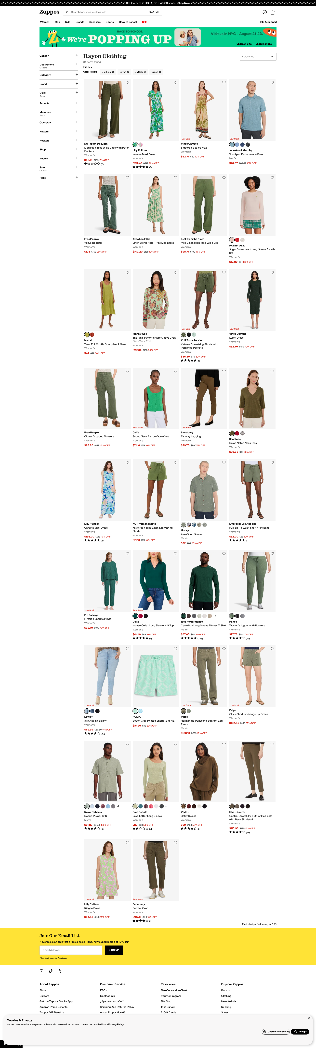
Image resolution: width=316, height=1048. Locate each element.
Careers (44, 995)
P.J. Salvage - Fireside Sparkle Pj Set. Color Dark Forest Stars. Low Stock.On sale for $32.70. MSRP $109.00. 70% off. (107, 595)
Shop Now (183, 3)
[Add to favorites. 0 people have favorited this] (127, 82)
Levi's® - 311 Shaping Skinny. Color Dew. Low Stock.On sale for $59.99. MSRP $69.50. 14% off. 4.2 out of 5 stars (107, 690)
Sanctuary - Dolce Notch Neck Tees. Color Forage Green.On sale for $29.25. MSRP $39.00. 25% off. (252, 411)
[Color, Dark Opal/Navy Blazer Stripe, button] (242, 433)
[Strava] (60, 970)
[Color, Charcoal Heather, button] (247, 144)
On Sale (139, 72)
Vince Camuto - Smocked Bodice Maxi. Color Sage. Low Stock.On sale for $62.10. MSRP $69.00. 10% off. (204, 124)
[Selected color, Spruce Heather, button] (183, 616)
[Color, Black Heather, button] (237, 616)
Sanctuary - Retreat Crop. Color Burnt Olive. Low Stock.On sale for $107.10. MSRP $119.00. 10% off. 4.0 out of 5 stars (156, 881)
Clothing (106, 72)
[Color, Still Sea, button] (140, 806)
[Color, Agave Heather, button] (199, 616)
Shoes (224, 1012)
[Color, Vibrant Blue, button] (140, 711)
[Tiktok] (50, 970)
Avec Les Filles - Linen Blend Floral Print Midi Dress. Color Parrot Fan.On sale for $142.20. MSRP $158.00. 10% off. (156, 219)
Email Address (51, 950)
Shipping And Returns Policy (117, 1007)
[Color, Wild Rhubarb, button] (102, 806)
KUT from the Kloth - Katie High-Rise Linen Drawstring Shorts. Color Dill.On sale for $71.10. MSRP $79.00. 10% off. (156, 502)
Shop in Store (264, 43)
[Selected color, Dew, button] (87, 711)
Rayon (122, 72)
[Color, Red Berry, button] (237, 433)
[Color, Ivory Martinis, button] (242, 240)
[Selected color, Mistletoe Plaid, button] (232, 240)
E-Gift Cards (168, 1012)
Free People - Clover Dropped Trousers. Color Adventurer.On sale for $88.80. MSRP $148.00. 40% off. (107, 411)
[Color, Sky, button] (92, 806)
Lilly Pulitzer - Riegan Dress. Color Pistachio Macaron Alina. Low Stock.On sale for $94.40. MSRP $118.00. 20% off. (107, 881)
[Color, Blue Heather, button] (237, 144)
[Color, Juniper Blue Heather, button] (242, 616)
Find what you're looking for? (257, 924)
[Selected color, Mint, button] (135, 711)
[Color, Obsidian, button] (188, 524)
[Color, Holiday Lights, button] (237, 240)
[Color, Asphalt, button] (113, 806)
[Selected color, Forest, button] (183, 334)
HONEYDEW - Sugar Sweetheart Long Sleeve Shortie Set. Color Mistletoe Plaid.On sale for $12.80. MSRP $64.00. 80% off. (252, 219)
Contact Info (107, 995)
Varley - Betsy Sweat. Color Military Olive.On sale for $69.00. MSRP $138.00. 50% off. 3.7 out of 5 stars (204, 787)
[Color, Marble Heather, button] (204, 616)
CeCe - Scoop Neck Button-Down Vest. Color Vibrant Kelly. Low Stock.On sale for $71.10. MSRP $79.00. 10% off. (156, 411)
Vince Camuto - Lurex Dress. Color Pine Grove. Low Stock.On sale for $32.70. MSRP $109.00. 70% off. (252, 315)
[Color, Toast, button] (237, 806)
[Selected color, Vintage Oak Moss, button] (183, 711)
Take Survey (168, 1007)
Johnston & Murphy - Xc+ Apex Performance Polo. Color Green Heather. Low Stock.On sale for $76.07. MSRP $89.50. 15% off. (252, 124)
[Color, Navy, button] (242, 806)
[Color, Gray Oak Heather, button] (209, 616)
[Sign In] (265, 12)
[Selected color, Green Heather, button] (232, 144)
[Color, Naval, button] (97, 806)
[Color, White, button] (156, 806)
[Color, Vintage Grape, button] (145, 806)
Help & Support (268, 22)
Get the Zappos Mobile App (56, 1001)
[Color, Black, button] (188, 334)
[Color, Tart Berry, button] (151, 806)
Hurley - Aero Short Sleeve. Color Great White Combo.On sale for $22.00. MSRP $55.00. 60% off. (204, 502)
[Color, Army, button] (199, 524)
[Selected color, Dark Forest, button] (135, 616)
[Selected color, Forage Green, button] (232, 433)
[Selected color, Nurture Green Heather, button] (232, 616)
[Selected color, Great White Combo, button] (183, 524)
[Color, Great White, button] (204, 524)
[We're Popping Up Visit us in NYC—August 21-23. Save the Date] (158, 37)
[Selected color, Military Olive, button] (183, 806)
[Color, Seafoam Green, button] (194, 334)
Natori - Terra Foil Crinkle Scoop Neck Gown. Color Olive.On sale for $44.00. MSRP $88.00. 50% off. (107, 315)
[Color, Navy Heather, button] (242, 144)
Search (154, 12)
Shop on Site (244, 43)
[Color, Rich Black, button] (145, 616)
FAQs (103, 990)
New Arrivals (228, 1001)
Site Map (166, 1001)
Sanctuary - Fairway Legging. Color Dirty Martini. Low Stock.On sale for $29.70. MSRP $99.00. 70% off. (204, 411)
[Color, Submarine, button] (194, 524)
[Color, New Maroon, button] (188, 806)
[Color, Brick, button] (92, 334)
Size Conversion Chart (174, 990)
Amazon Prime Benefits (53, 1007)
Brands (225, 990)
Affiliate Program (171, 995)
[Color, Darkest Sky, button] (97, 711)
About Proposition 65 (112, 1012)
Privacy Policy (116, 1024)
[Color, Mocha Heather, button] (188, 616)
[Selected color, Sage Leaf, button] (87, 806)
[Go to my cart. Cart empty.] (273, 12)
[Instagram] (41, 970)
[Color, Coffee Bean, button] (194, 806)
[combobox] (105, 12)
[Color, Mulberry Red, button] (140, 616)
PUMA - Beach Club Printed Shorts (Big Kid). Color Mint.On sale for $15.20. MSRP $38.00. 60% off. (156, 690)
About (43, 990)
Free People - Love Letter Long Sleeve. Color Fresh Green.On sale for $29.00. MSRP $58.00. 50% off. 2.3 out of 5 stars (156, 787)
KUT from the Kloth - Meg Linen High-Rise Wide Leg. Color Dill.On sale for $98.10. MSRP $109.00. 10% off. (204, 219)
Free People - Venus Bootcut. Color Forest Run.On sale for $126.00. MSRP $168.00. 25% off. (107, 219)
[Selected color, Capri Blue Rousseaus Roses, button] (135, 144)
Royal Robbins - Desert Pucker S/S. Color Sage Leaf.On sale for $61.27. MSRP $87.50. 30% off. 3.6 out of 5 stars (107, 787)
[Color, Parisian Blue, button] (108, 806)
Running (226, 1007)
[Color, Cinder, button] (194, 616)
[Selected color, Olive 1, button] (232, 806)
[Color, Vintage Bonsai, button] (188, 711)
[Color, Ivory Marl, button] (199, 806)
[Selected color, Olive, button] (87, 334)
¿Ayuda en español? (112, 1001)
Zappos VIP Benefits (52, 1012)
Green (154, 72)
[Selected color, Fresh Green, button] (135, 806)
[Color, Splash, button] (92, 711)
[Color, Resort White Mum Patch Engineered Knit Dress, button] (140, 144)
